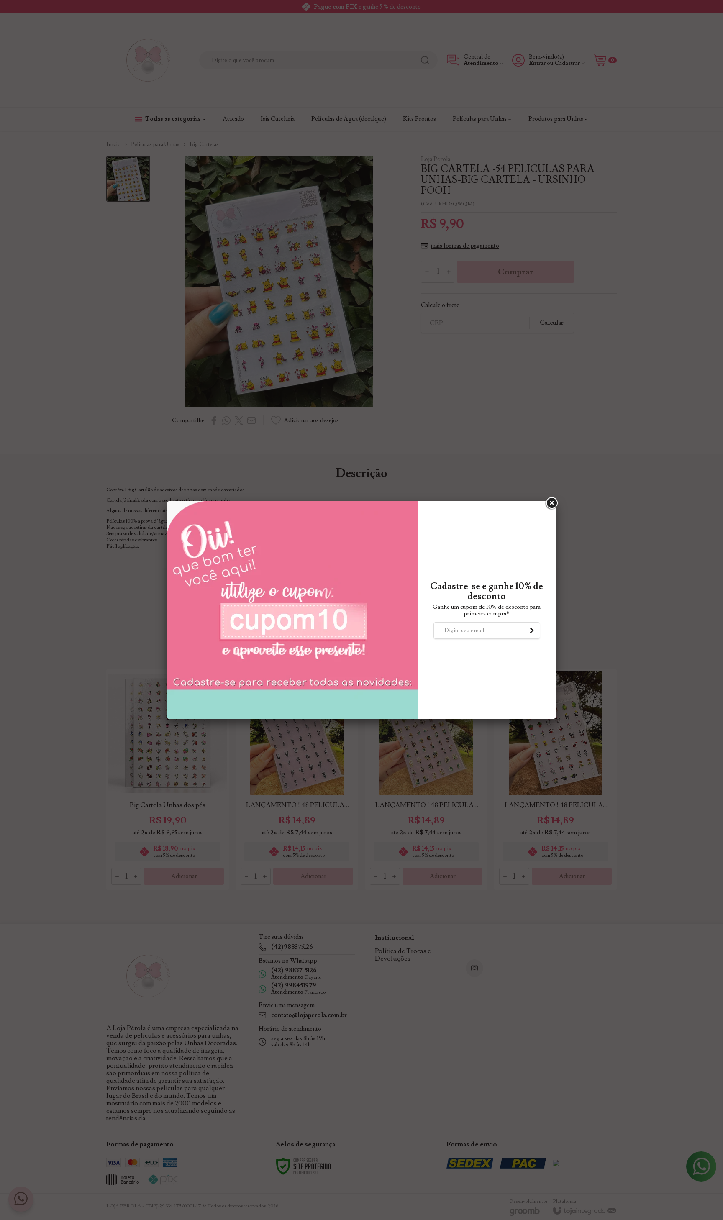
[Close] (551, 503)
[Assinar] (531, 630)
